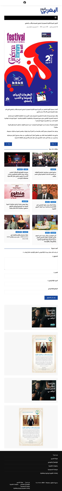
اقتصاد (25, 169)
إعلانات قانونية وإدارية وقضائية (49, 473)
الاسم (56, 272)
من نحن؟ (55, 455)
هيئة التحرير (54, 459)
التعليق (55, 256)
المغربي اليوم (53, 27)
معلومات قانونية (53, 466)
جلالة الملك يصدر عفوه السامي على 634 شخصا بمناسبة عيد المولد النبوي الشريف (46, 207)
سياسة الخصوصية (53, 470)
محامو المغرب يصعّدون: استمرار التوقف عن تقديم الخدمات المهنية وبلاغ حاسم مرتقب (45, 174)
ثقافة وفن (29, 27)
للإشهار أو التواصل (53, 462)
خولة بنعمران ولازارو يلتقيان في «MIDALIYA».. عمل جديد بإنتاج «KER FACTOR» (17, 237)
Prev (53, 144)
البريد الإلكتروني (53, 281)
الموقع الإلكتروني (53, 289)
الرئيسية (35, 27)
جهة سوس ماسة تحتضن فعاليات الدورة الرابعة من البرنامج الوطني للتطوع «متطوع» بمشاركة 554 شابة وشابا (17, 206)
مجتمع (47, 202)
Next (9, 144)
